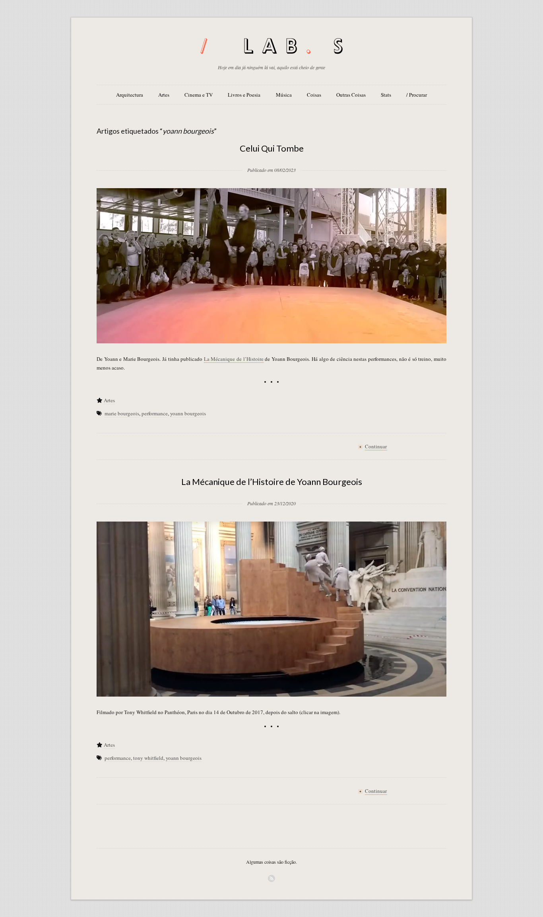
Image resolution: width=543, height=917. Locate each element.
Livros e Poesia (244, 94)
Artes (163, 94)
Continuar (376, 446)
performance (155, 413)
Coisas (314, 94)
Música (284, 94)
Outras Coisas (351, 94)
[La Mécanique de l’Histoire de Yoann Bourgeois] (271, 490)
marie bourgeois (122, 413)
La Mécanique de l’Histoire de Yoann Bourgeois (271, 481)
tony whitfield (148, 757)
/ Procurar (416, 94)
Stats (386, 94)
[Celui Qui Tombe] (271, 157)
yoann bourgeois (188, 413)
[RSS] (271, 878)
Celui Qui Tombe (272, 148)
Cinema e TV (198, 94)
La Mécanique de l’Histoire (234, 358)
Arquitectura (129, 94)
